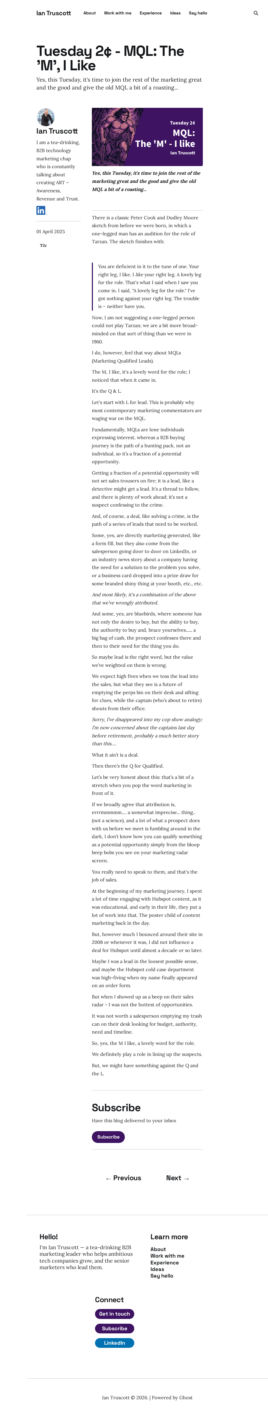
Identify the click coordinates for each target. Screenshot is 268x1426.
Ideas (175, 13)
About (89, 13)
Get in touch (114, 1313)
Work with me (117, 13)
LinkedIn (114, 1342)
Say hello (198, 13)
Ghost (186, 1398)
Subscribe (108, 1137)
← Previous (123, 1178)
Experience (151, 13)
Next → (178, 1178)
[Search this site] (256, 13)
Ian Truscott (53, 13)
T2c (43, 245)
